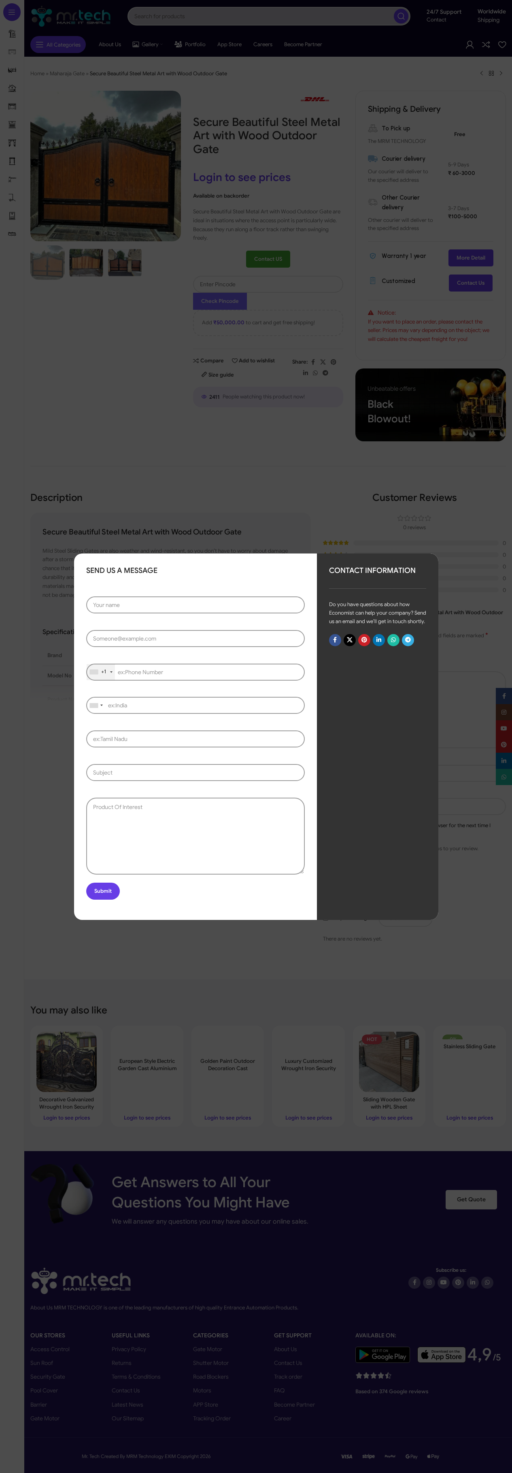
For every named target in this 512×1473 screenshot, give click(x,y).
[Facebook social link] (335, 640)
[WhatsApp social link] (393, 640)
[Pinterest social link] (364, 640)
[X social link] (349, 640)
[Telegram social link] (408, 640)
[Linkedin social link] (378, 640)
